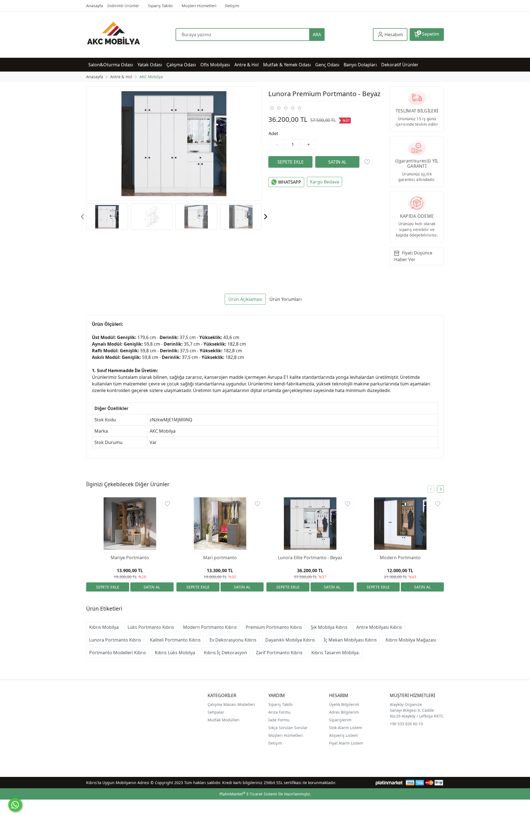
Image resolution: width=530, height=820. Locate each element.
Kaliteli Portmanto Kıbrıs (175, 640)
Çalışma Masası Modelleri (231, 704)
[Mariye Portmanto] (130, 523)
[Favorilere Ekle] (367, 162)
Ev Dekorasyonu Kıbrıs (233, 640)
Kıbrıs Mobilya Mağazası (411, 640)
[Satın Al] (337, 162)
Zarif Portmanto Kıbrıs (279, 653)
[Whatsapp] (15, 805)
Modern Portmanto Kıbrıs (210, 627)
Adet (273, 133)
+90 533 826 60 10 (406, 723)
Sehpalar (216, 712)
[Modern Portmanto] (400, 523)
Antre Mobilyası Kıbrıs (379, 627)
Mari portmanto (220, 557)
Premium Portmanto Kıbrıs (274, 627)
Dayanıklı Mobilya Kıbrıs (290, 640)
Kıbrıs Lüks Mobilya (175, 653)
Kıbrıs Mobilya (104, 627)
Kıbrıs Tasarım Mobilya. (335, 653)
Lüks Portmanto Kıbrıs (151, 627)
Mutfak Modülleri (224, 719)
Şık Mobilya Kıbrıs (329, 627)
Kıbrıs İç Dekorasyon (225, 653)
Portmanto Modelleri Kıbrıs (117, 653)
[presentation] (83, 217)
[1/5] (271, 107)
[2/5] (275, 107)
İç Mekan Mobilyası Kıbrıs (350, 640)
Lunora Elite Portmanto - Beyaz (310, 557)
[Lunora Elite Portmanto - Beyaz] (310, 523)
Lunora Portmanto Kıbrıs (115, 640)
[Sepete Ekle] (290, 162)
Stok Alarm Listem (345, 727)
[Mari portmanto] (220, 523)
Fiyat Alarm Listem (346, 743)
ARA (317, 34)
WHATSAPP (289, 182)
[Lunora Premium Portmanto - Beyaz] (173, 143)
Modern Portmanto (400, 557)
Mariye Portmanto (130, 557)
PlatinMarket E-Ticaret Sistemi (248, 794)
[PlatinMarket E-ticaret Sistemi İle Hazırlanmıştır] (389, 782)
